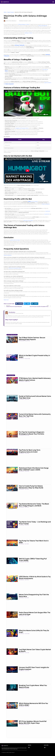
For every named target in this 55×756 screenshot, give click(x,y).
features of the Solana (28, 220)
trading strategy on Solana (23, 24)
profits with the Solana (15, 240)
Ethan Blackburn (12, 312)
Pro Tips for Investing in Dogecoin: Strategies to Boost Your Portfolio (32, 433)
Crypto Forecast (10, 12)
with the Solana (33, 201)
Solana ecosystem (46, 204)
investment (47, 211)
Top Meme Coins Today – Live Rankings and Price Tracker (35, 523)
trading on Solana (28, 32)
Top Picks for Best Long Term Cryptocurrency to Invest (29, 451)
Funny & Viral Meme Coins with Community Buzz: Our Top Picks (35, 415)
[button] (53, 2)
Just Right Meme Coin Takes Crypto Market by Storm (35, 650)
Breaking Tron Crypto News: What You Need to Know (33, 686)
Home (5, 12)
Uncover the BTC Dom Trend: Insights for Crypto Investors (34, 668)
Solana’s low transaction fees (15, 268)
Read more (6, 299)
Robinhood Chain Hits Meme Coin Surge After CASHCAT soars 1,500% (34, 469)
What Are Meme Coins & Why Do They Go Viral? (34, 631)
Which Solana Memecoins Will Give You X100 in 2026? (33, 704)
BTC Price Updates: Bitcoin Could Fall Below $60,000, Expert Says (33, 722)
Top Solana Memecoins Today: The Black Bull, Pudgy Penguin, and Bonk (34, 505)
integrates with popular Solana (21, 128)
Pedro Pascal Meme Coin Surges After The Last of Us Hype (34, 613)
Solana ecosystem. (8, 255)
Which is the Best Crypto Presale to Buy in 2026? (34, 356)
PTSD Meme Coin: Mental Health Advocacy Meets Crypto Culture (35, 379)
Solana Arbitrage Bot (42, 25)
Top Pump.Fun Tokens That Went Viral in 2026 (34, 542)
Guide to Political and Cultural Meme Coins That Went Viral (35, 397)
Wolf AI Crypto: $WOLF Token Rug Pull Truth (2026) (33, 560)
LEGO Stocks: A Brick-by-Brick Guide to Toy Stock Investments (35, 577)
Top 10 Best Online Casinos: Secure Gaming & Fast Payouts (32, 338)
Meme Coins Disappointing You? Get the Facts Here (34, 595)
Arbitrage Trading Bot (19, 45)
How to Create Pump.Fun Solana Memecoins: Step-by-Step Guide (31, 487)
